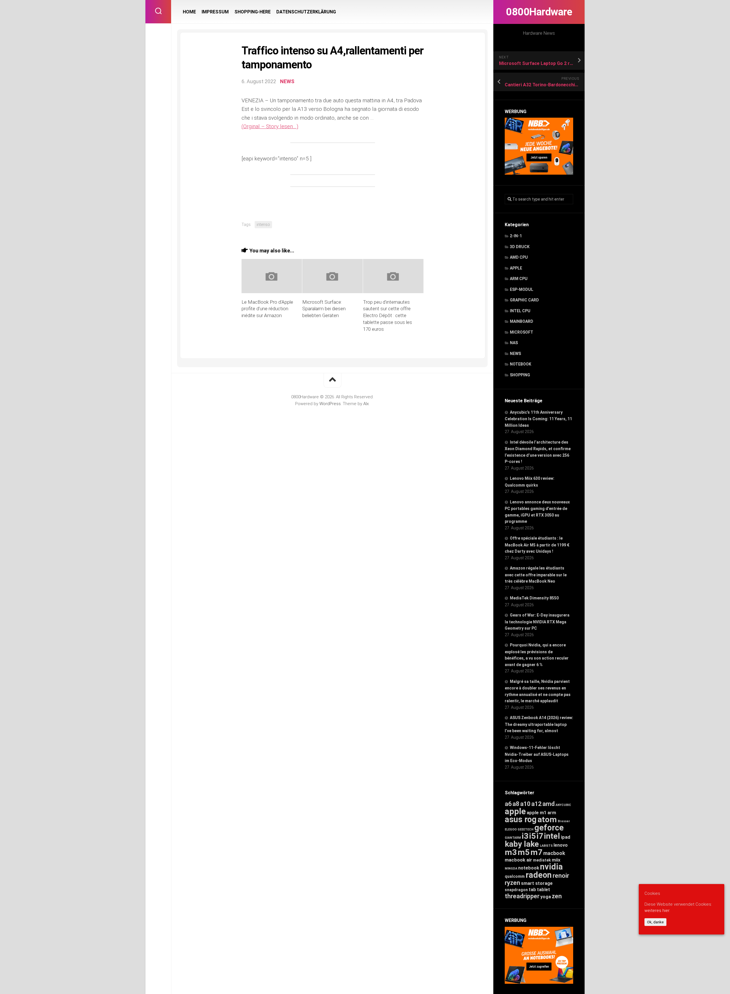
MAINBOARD (521, 321)
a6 (508, 803)
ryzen (512, 882)
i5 (532, 836)
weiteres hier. (657, 910)
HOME (189, 12)
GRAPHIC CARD (524, 300)
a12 (536, 803)
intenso (263, 224)
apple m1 (537, 812)
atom (547, 819)
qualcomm (515, 876)
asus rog (521, 819)
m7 (536, 852)
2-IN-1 (516, 236)
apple (515, 811)
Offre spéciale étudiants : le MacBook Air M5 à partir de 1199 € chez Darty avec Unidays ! (537, 545)
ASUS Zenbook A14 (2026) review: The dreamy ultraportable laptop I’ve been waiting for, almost (539, 724)
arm (552, 812)
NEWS (515, 353)
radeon (539, 875)
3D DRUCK (520, 246)
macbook (554, 853)
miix (556, 860)
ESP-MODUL (521, 289)
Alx (366, 403)
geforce (549, 827)
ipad (565, 837)
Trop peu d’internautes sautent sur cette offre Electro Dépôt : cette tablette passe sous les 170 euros (387, 315)
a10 (525, 803)
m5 (524, 852)
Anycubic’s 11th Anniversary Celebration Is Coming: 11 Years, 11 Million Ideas (538, 419)
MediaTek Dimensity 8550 (534, 598)
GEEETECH (526, 829)
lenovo (560, 845)
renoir (561, 875)
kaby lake (522, 844)
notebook (528, 868)
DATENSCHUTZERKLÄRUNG (306, 12)
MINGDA (511, 868)
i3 (525, 836)
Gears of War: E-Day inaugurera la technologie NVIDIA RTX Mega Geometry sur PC (537, 621)
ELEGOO (511, 829)
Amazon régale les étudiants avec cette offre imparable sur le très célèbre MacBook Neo (536, 574)
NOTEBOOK (520, 364)
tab (532, 889)
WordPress (330, 403)
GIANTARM (513, 838)
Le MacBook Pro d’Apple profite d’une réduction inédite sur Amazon (267, 309)
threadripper (522, 896)
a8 (515, 803)
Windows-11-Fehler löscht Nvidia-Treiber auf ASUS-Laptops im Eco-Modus (537, 754)
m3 (511, 852)
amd (548, 803)
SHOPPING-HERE (252, 12)
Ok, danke (655, 922)
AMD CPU (519, 257)
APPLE (516, 268)
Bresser (564, 821)
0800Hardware (539, 12)
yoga (545, 896)
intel (552, 836)
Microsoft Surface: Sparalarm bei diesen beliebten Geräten (324, 309)
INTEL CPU (520, 311)
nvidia (551, 866)
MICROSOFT (521, 332)
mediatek (542, 860)
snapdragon (516, 889)
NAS (514, 342)
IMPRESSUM (215, 12)
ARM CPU (519, 278)
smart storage (537, 883)
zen (557, 896)
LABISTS (546, 846)
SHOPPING (520, 375)
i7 (540, 836)
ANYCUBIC (563, 805)
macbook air (518, 860)
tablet (543, 889)
